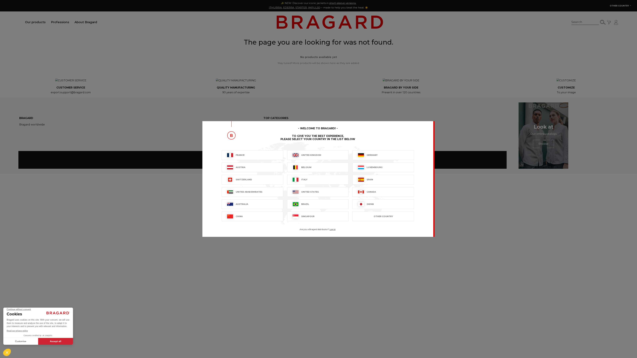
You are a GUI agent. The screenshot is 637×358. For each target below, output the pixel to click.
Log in (333, 229)
